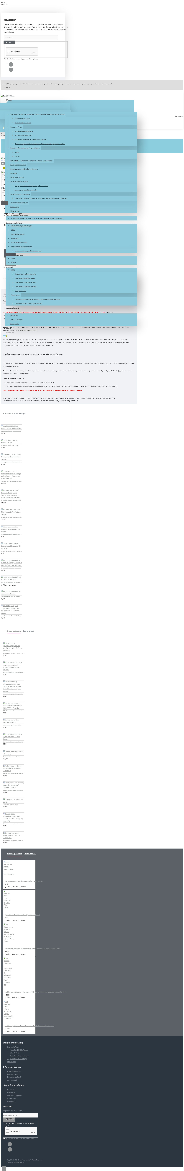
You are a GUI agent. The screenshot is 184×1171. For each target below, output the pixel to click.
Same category (14, 631)
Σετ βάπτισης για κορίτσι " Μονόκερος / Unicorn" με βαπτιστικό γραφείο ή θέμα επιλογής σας (36, 992)
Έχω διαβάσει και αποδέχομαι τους (22, 59)
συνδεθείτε (15, 382)
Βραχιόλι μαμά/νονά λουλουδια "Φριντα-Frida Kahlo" (22, 915)
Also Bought (20, 413)
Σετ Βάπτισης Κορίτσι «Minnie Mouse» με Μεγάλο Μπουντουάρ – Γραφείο (29, 1026)
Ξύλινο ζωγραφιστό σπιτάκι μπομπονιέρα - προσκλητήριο (24, 881)
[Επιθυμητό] (3, 432)
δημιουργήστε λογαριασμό (30, 382)
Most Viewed (30, 854)
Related (8, 413)
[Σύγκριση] (11, 432)
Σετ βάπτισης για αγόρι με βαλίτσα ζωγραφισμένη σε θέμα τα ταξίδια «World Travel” (33, 948)
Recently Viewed (14, 854)
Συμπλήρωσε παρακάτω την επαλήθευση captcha (23, 46)
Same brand (28, 631)
